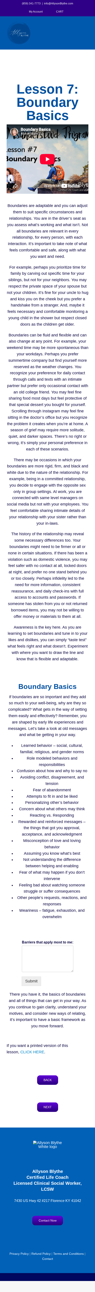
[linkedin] (60, 1234)
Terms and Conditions (68, 1253)
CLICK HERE (32, 1052)
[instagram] (43, 1234)
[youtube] (52, 1234)
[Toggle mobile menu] (86, 23)
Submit (31, 981)
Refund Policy (41, 1253)
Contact (47, 1259)
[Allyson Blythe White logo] (47, 1143)
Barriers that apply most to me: (47, 942)
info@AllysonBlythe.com (58, 3)
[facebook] (34, 1234)
